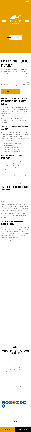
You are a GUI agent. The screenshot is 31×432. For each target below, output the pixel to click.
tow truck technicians (8, 175)
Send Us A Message (23, 429)
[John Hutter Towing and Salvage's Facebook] (14, 421)
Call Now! (10, 91)
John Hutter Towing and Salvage (15, 21)
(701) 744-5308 (15, 37)
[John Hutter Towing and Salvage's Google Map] (16, 421)
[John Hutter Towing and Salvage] (15, 16)
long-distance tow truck (22, 69)
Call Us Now (7, 429)
